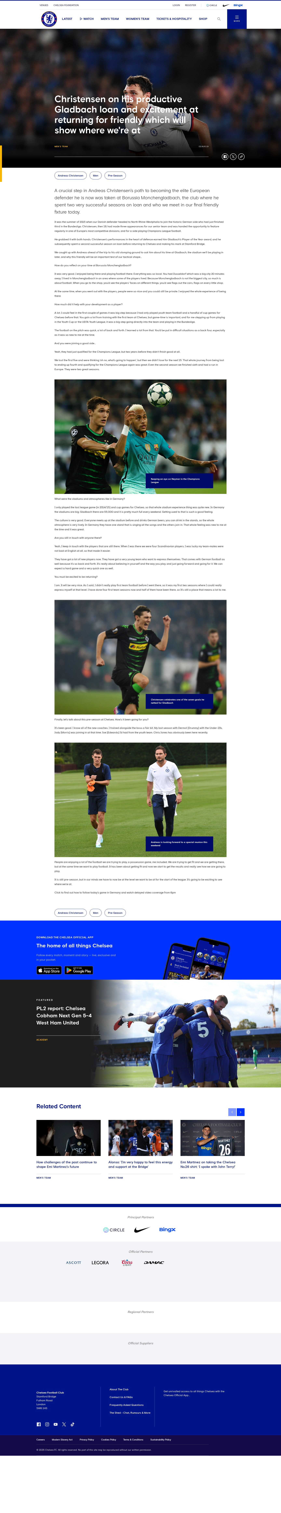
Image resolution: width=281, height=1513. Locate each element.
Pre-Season (115, 175)
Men (95, 175)
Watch (88, 19)
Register (190, 5)
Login (176, 5)
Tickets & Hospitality (174, 19)
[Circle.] (213, 5)
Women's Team (137, 19)
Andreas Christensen (70, 175)
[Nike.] (225, 5)
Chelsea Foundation (66, 5)
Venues (44, 5)
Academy (42, 1040)
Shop (203, 19)
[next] (241, 1112)
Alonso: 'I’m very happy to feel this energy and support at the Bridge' (140, 1164)
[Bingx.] (238, 5)
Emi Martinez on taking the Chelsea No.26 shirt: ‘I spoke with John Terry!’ (208, 1164)
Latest (67, 19)
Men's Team (110, 19)
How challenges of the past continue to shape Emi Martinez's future (66, 1164)
